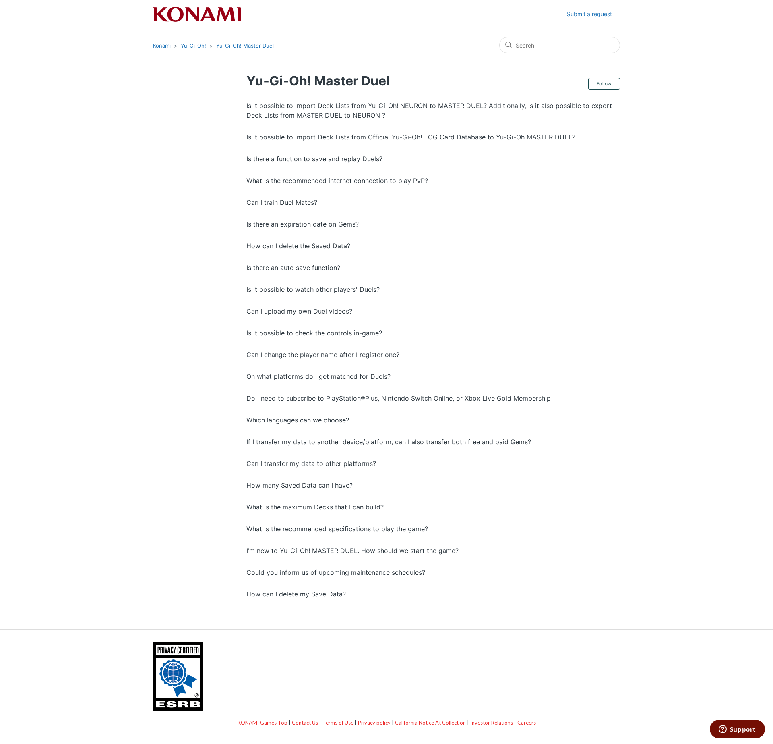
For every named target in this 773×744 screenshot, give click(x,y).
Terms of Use (337, 722)
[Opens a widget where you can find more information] (737, 730)
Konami (162, 45)
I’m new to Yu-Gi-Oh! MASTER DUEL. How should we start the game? (352, 551)
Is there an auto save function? (293, 268)
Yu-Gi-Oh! (193, 45)
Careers (526, 722)
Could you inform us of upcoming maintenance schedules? (335, 572)
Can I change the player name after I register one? (322, 355)
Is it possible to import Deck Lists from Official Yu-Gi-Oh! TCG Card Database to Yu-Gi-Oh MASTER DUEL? (410, 137)
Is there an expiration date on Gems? (302, 224)
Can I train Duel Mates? (281, 202)
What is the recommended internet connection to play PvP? (337, 181)
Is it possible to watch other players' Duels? (313, 289)
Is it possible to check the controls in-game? (314, 333)
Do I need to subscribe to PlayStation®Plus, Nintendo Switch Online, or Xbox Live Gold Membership (398, 398)
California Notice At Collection (430, 722)
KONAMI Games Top (262, 722)
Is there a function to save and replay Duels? (314, 159)
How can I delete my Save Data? (296, 594)
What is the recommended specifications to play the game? (337, 529)
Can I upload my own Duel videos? (299, 311)
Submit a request (589, 13)
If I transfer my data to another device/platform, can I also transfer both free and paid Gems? (388, 442)
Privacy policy (374, 722)
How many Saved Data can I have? (299, 485)
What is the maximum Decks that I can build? (315, 507)
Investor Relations (491, 722)
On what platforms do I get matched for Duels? (318, 376)
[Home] (197, 14)
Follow (604, 84)
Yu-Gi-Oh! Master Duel (245, 45)
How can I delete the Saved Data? (298, 246)
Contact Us (305, 722)
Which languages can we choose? (297, 420)
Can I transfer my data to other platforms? (311, 463)
